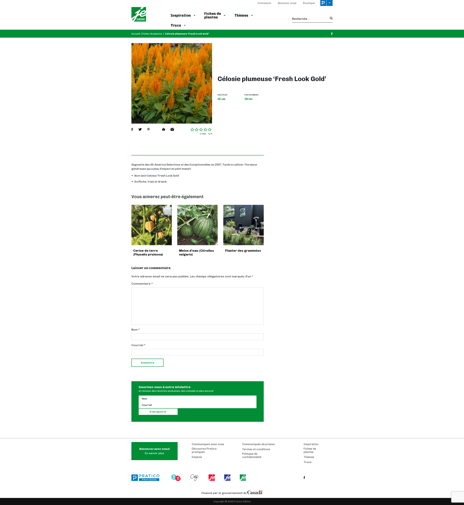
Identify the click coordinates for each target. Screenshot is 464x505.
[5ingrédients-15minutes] (176, 477)
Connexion (264, 3)
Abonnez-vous (287, 3)
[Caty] (195, 477)
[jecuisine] (212, 477)
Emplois (197, 457)
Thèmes (241, 15)
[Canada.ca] (255, 492)
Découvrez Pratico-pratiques (205, 450)
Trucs (176, 25)
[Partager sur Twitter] (140, 129)
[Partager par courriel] (172, 129)
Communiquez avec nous (208, 444)
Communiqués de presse (258, 444)
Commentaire (142, 283)
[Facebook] (332, 33)
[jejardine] (243, 477)
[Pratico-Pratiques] (147, 477)
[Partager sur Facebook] (132, 129)
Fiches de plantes (212, 15)
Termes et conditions (256, 449)
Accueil (135, 33)
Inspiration (181, 15)
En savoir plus (154, 451)
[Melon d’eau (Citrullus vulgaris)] (197, 225)
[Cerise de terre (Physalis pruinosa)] (151, 225)
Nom (135, 329)
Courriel (138, 345)
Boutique (309, 3)
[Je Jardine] (147, 14)
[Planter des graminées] (243, 225)
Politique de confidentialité (251, 455)
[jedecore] (227, 477)
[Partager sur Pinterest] (148, 129)
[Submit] (330, 18)
